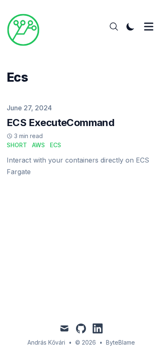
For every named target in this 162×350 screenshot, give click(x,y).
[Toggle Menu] (148, 26)
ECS (55, 144)
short (17, 144)
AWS (38, 144)
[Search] (114, 27)
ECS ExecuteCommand (60, 123)
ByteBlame (120, 342)
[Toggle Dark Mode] (130, 27)
